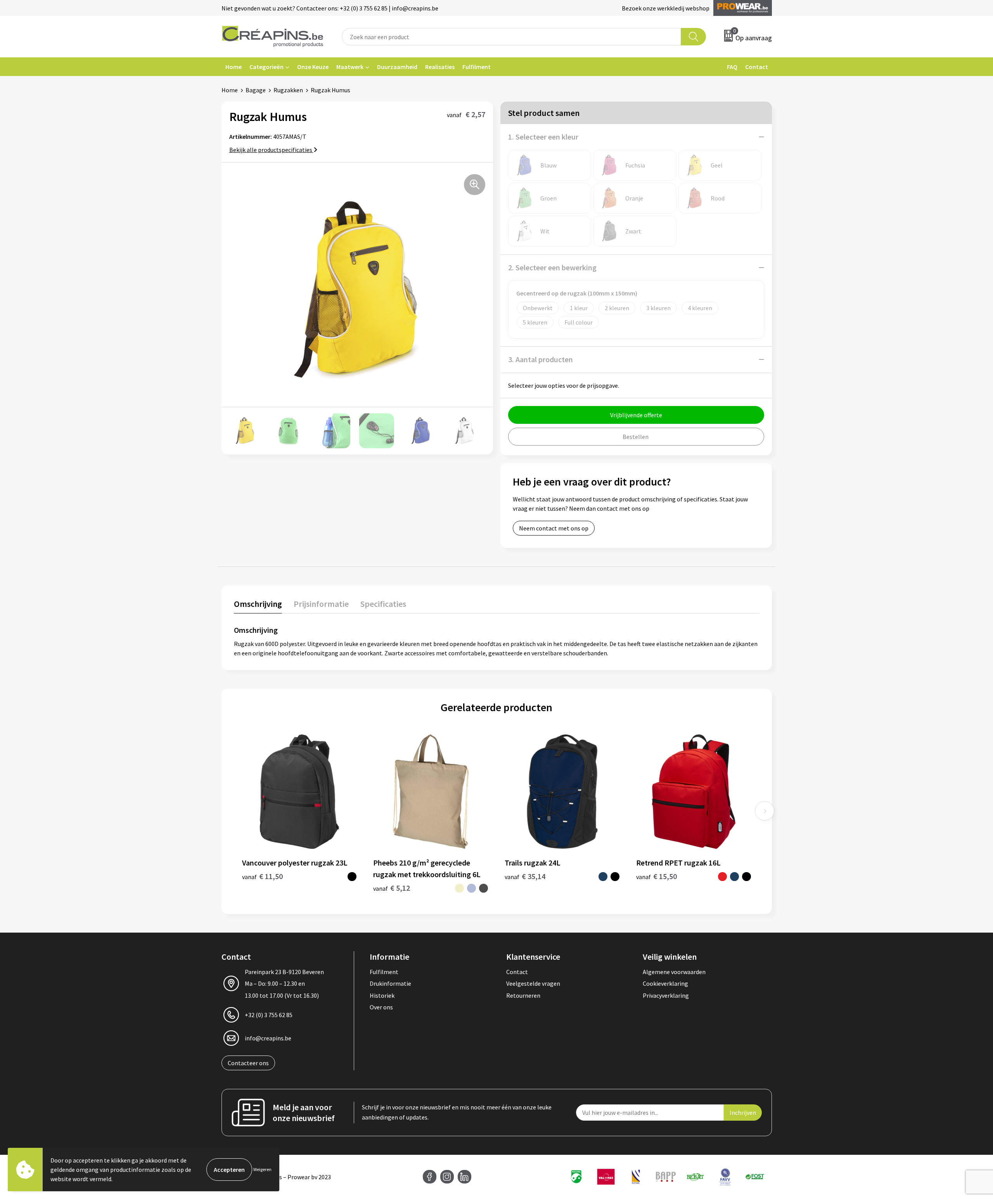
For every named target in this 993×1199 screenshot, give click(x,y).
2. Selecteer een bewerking (552, 267)
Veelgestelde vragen (533, 983)
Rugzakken (288, 90)
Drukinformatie (390, 983)
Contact (756, 67)
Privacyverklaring (666, 995)
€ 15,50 (656, 876)
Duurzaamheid (397, 67)
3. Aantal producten (540, 359)
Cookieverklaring (665, 983)
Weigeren (262, 1169)
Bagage (256, 90)
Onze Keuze (313, 67)
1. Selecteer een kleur (543, 137)
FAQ (732, 67)
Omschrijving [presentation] (258, 603)
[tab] (258, 605)
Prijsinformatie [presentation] (321, 603)
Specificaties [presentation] (383, 603)
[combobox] (512, 36)
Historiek (382, 995)
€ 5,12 (391, 888)
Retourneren (523, 995)
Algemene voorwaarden (674, 972)
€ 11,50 (262, 876)
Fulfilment (476, 67)
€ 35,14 (525, 876)
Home (233, 67)
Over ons (381, 1007)
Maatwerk (349, 67)
